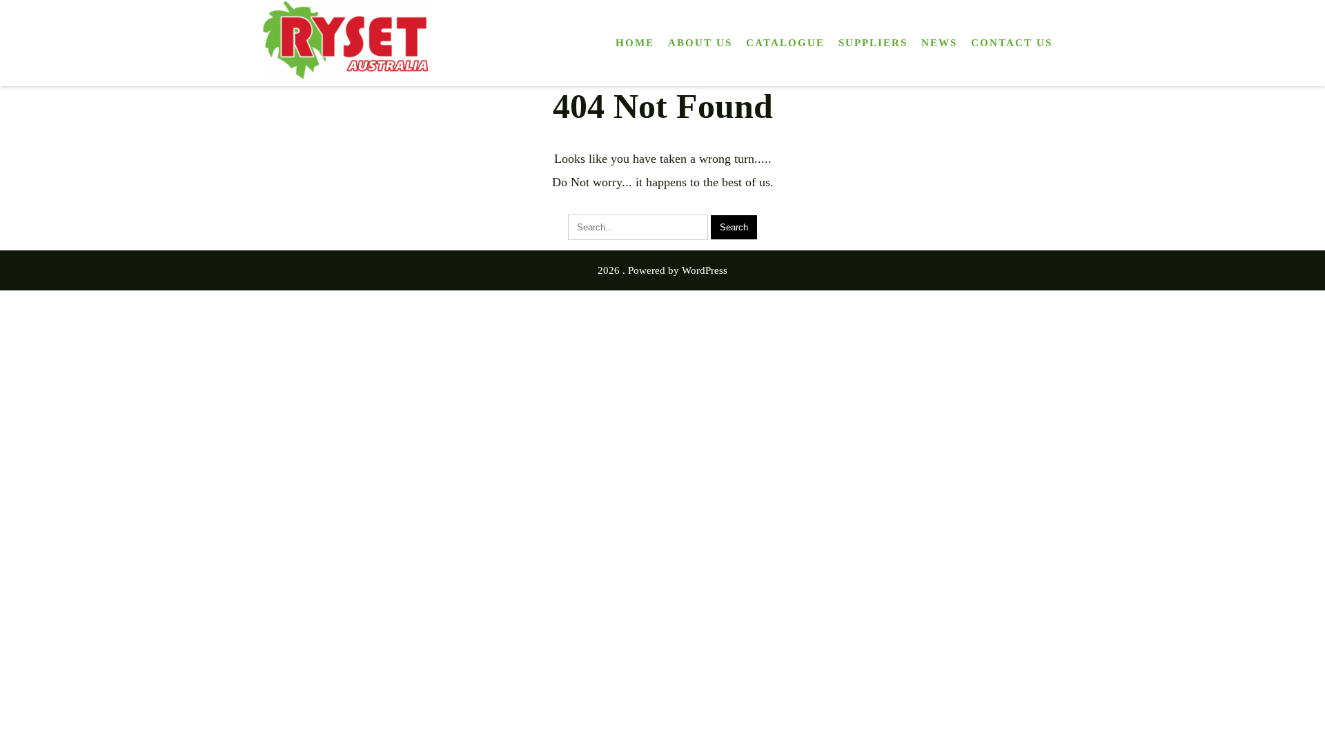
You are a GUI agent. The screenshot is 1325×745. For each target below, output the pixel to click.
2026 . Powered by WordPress (662, 270)
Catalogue (785, 42)
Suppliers (872, 42)
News (939, 42)
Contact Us (1011, 42)
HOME (635, 42)
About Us (700, 42)
